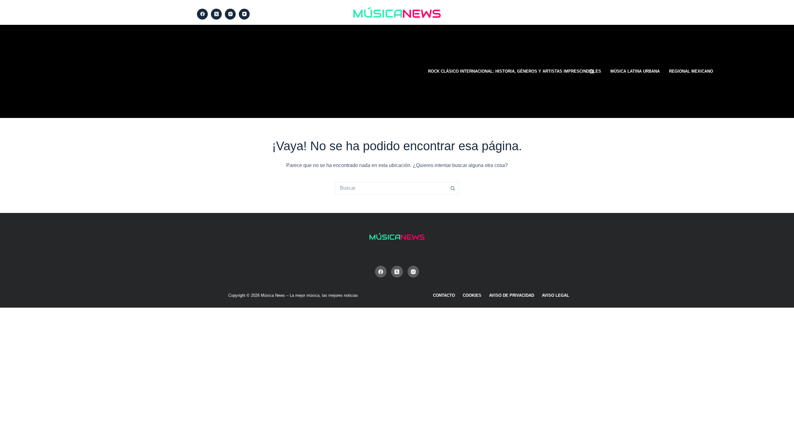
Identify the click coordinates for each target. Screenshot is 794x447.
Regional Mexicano (691, 71)
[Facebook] (202, 14)
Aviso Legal (555, 295)
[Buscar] (591, 71)
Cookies (472, 295)
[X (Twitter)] (216, 14)
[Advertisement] (308, 71)
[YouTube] (244, 14)
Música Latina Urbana (635, 71)
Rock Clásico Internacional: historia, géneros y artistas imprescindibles (514, 71)
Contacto (444, 295)
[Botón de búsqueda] (453, 188)
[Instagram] (230, 14)
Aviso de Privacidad (511, 295)
